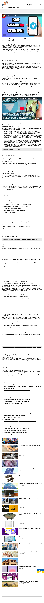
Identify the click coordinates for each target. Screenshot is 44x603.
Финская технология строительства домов (12, 417)
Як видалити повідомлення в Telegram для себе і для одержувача (16, 428)
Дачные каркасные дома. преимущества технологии (14, 434)
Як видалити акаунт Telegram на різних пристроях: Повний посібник (17, 390)
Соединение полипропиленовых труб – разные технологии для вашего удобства (19, 405)
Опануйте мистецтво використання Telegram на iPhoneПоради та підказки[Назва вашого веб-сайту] (23, 386)
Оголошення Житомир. (14, 600)
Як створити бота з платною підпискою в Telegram (13, 403)
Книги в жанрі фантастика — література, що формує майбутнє (30, 445)
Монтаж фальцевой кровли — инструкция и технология (14, 415)
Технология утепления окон (9, 388)
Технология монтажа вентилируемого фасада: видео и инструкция (16, 401)
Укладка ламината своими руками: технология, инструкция (15, 380)
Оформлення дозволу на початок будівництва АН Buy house (29, 558)
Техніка (4, 40)
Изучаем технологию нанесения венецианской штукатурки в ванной (17, 399)
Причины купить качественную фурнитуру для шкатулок (29, 475)
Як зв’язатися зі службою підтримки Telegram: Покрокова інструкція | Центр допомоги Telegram (22, 413)
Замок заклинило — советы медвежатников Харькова (28, 505)
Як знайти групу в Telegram (9, 409)
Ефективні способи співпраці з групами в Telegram (13, 397)
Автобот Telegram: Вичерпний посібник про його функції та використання (18, 411)
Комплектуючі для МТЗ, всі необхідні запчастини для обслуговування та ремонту (28, 582)
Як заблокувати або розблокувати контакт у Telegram (14, 426)
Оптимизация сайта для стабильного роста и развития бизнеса (30, 528)
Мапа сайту (2, 598)
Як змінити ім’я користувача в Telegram (11, 395)
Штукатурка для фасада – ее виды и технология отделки (14, 382)
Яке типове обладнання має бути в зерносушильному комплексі (30, 543)
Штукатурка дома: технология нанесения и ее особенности (15, 430)
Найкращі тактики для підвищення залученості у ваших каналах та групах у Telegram (20, 421)
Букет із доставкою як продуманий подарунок (27, 460)
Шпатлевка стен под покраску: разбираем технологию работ (15, 432)
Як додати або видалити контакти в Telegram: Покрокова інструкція (17, 424)
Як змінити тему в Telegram (9, 419)
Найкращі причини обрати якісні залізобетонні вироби (28, 498)
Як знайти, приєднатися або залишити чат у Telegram (14, 384)
